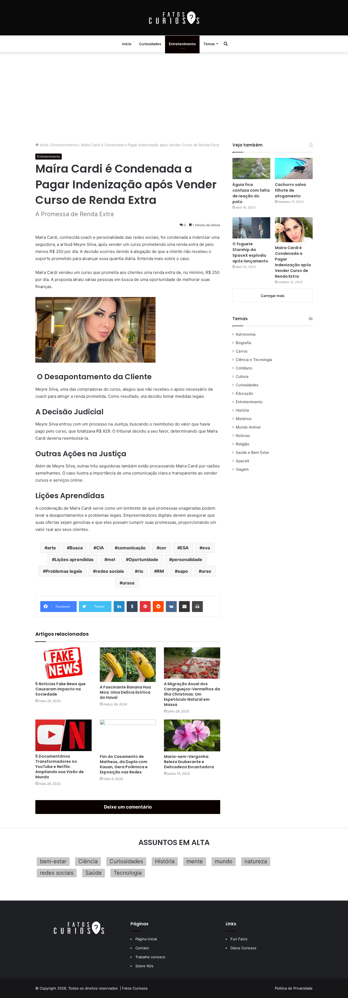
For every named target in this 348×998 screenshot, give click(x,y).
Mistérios (243, 419)
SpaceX (242, 461)
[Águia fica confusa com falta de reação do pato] (251, 168)
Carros (241, 351)
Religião (242, 444)
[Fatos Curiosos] (174, 18)
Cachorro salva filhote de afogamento (290, 190)
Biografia (243, 343)
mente (195, 861)
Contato (142, 948)
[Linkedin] (119, 606)
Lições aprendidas (74, 559)
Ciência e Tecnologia (254, 359)
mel (111, 559)
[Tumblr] (132, 606)
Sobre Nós (144, 966)
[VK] (171, 606)
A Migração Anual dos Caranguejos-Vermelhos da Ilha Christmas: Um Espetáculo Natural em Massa (192, 694)
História (242, 410)
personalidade (187, 559)
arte (51, 547)
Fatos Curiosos (135, 988)
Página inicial (146, 939)
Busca (76, 547)
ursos (128, 583)
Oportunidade (143, 559)
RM (160, 571)
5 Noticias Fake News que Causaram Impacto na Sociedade (60, 689)
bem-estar (53, 861)
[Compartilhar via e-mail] (184, 606)
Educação (244, 393)
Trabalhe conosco (150, 957)
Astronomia (246, 334)
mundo (223, 861)
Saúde (93, 873)
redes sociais (110, 571)
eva (206, 547)
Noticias (243, 435)
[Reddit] (158, 606)
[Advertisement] (174, 96)
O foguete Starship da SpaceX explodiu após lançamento (250, 252)
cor (162, 547)
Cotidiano (244, 368)
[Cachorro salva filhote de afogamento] (294, 168)
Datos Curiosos (243, 948)
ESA (184, 547)
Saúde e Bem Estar (252, 452)
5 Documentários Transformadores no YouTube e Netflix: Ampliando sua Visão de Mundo (59, 767)
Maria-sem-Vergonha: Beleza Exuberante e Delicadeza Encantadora (189, 762)
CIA (100, 547)
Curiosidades (150, 44)
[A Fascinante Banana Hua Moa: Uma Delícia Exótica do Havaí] (128, 664)
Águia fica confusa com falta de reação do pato (251, 193)
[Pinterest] (145, 606)
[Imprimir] (197, 606)
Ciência (88, 861)
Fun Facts (239, 939)
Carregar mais (272, 295)
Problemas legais (64, 571)
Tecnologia (128, 873)
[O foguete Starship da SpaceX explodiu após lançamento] (251, 227)
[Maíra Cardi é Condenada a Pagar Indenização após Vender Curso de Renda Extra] (294, 229)
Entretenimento (182, 44)
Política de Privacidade (294, 988)
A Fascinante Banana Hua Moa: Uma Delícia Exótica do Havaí (125, 692)
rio (140, 571)
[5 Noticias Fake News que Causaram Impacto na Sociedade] (63, 663)
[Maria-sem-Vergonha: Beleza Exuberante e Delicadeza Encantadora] (192, 735)
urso (206, 571)
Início (126, 44)
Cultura (242, 376)
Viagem (242, 469)
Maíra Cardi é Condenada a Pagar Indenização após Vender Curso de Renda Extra (293, 262)
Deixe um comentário (128, 807)
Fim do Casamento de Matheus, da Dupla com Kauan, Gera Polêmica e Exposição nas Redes (124, 764)
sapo (183, 571)
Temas (209, 44)
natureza (255, 861)
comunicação (131, 547)
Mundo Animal (248, 427)
